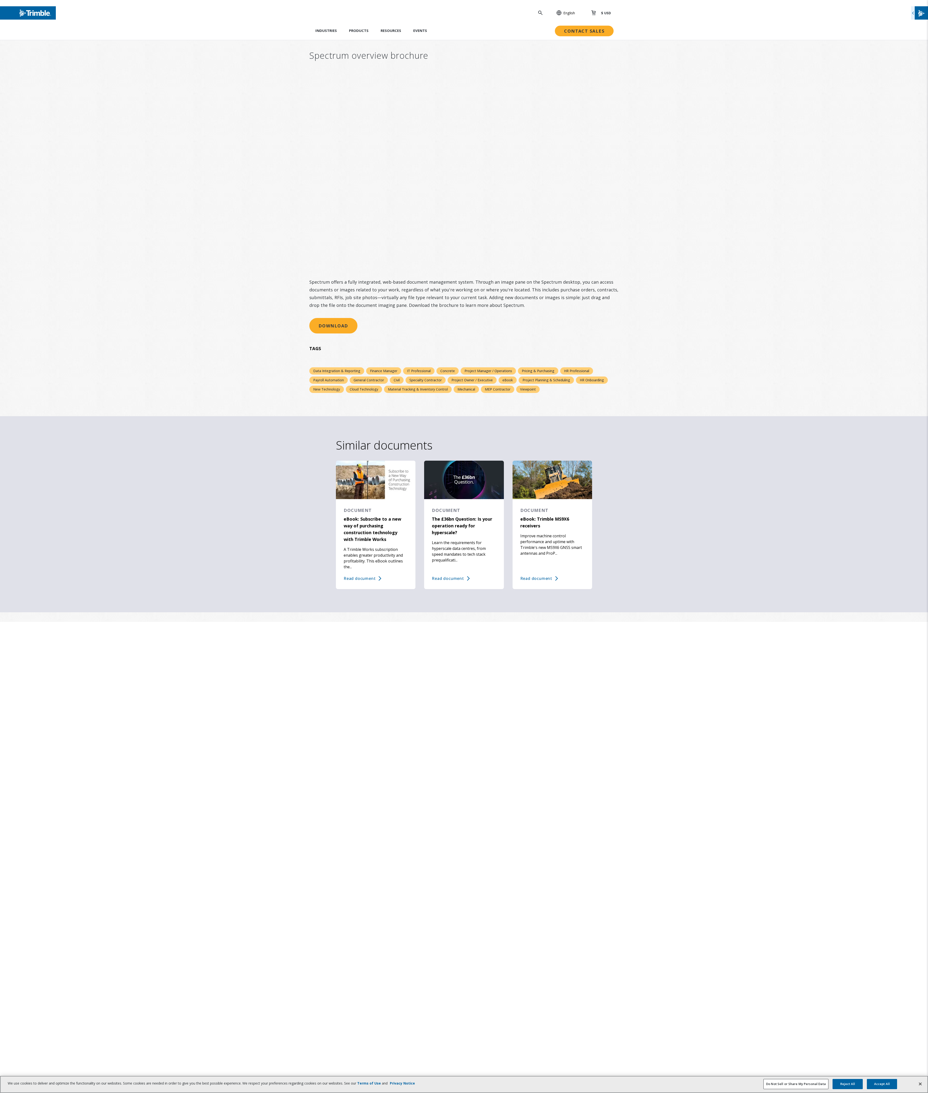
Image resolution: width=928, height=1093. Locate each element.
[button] (563, 13)
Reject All (847, 1084)
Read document (360, 578)
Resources (391, 30)
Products (359, 30)
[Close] (920, 1083)
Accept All (882, 1084)
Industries (326, 30)
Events (420, 30)
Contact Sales (584, 31)
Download (333, 326)
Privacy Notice (402, 1083)
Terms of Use (369, 1083)
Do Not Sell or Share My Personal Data (796, 1084)
